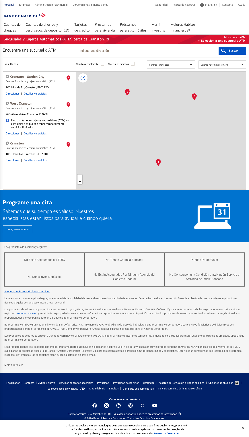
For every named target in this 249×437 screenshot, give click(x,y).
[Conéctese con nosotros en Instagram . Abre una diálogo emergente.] (106, 405)
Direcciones (13, 93)
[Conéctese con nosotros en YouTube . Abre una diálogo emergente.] (154, 405)
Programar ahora (17, 229)
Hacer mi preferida (7, 76)
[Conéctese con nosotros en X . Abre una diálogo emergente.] (142, 405)
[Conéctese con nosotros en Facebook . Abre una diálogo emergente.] (94, 405)
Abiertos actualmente (87, 64)
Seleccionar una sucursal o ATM (223, 40)
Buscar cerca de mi (82, 78)
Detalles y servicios (35, 93)
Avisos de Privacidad (167, 433)
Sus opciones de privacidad (63, 388)
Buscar (233, 50)
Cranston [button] (17, 143)
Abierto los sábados (118, 64)
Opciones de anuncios (221, 382)
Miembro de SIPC (27, 313)
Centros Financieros (159, 64)
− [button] (80, 181)
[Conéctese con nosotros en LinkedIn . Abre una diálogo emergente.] (118, 405)
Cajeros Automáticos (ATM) (215, 64)
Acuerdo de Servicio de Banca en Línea (27, 291)
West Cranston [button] (21, 103)
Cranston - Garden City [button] (27, 77)
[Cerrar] (243, 428)
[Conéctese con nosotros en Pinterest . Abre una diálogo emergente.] (130, 405)
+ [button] (80, 177)
